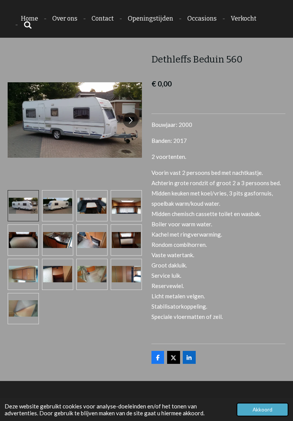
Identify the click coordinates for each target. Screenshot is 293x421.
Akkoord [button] (262, 410)
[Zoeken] (28, 25)
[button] (23, 205)
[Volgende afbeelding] (130, 120)
